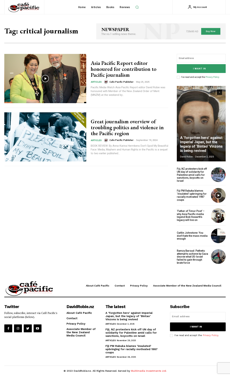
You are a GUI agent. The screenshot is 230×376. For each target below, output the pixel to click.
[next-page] (219, 92)
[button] (137, 7)
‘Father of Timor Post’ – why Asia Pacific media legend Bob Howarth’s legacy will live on (190, 215)
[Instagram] (18, 328)
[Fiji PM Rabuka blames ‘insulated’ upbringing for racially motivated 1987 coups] (218, 195)
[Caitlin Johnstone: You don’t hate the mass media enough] (218, 235)
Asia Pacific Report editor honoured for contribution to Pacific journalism (123, 68)
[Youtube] (38, 328)
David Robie (186, 156)
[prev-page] (213, 92)
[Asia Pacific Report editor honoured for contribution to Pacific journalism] (45, 78)
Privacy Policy (212, 77)
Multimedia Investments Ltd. (149, 370)
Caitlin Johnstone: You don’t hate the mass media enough (192, 235)
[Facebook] (8, 328)
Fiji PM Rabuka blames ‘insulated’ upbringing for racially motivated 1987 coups (192, 195)
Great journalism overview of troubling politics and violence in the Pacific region (127, 127)
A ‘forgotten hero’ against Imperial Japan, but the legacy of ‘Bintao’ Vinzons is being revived (201, 144)
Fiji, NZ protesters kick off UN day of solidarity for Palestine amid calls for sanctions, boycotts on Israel (192, 174)
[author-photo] (106, 82)
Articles (96, 82)
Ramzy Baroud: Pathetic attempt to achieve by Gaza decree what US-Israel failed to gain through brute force (192, 256)
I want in (199, 68)
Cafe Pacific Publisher (121, 82)
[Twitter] (28, 328)
